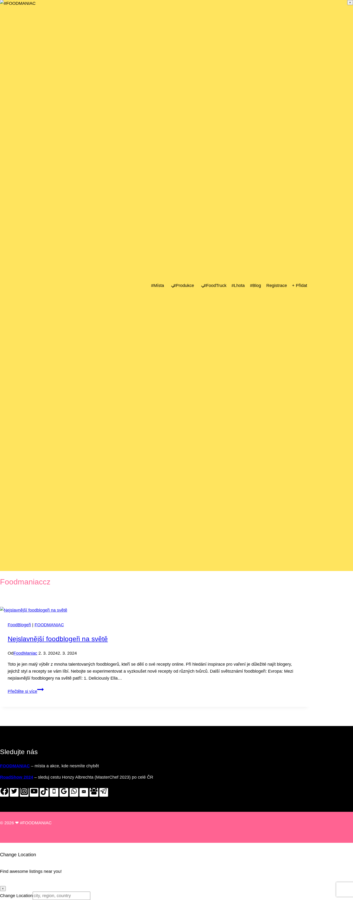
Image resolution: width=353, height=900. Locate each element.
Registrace (276, 285)
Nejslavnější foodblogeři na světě (58, 639)
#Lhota (238, 285)
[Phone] (54, 792)
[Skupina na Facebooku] (94, 792)
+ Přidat (299, 285)
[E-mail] (83, 792)
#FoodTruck (215, 285)
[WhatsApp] (74, 792)
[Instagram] (24, 792)
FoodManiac (25, 653)
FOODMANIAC (49, 624)
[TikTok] (44, 792)
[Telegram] (103, 792)
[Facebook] (4, 792)
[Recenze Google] (64, 792)
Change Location (16, 895)
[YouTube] (34, 792)
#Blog (255, 285)
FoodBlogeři (19, 624)
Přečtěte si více (26, 691)
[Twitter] (14, 792)
